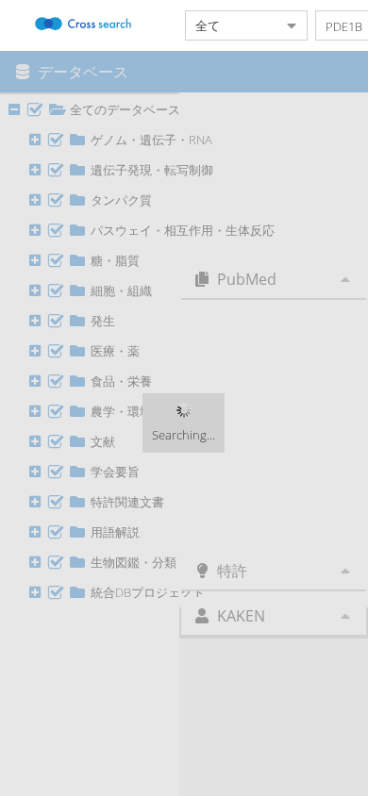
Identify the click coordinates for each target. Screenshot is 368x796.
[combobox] (231, 25)
